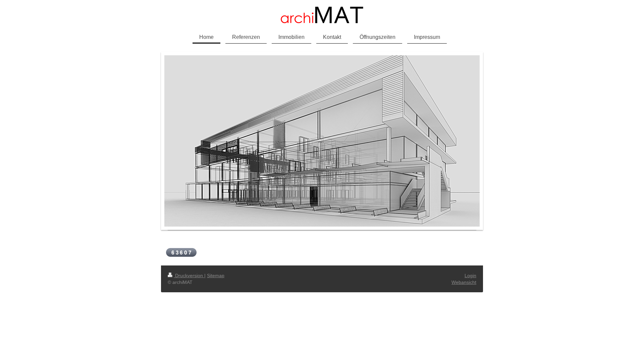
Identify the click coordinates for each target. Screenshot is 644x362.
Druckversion (189, 275)
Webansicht (463, 282)
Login (470, 275)
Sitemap (215, 275)
